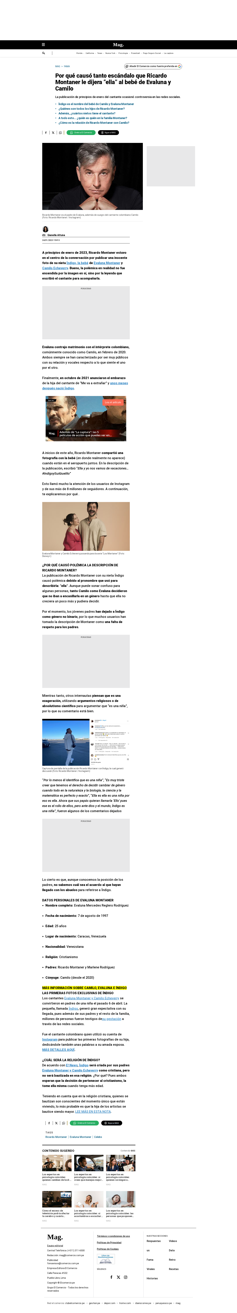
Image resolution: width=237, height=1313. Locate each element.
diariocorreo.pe (143, 1303)
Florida (79, 53)
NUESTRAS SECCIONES (157, 1236)
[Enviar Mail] (44, 235)
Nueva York (110, 53)
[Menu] (45, 45)
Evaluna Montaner (80, 1137)
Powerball (135, 53)
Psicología (123, 53)
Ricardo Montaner (56, 1137)
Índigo (73, 1008)
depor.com (109, 1303)
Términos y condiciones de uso (113, 1236)
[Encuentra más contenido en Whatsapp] (60, 133)
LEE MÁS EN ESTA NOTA (93, 1112)
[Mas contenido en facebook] (111, 1277)
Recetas (174, 1269)
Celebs (98, 1137)
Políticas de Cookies (108, 1249)
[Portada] (55, 1242)
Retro (172, 1259)
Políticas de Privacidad (109, 1242)
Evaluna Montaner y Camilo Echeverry (91, 998)
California (90, 53)
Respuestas (154, 1241)
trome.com (125, 1303)
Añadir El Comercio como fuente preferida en (153, 66)
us (148, 1250)
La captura (168, 53)
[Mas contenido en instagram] (125, 1277)
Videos (173, 1241)
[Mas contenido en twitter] (118, 1277)
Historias (152, 1278)
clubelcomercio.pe (75, 1303)
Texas (99, 53)
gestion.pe (94, 1303)
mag (178, 1303)
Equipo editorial (55, 1245)
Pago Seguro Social (152, 53)
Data (172, 1250)
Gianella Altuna (56, 235)
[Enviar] (44, 53)
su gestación (111, 1019)
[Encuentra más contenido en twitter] (53, 133)
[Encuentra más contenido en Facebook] (45, 133)
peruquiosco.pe (164, 1303)
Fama (150, 1259)
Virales (151, 1269)
